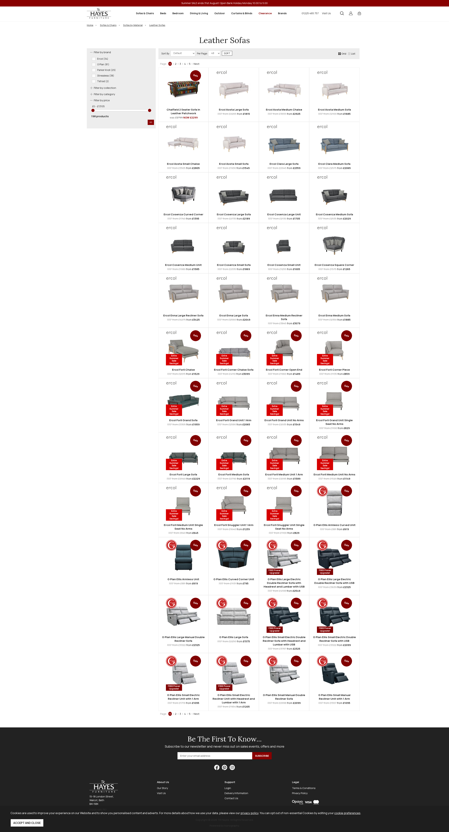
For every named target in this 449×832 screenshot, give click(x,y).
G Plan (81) (103, 64)
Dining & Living (199, 13)
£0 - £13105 (98, 106)
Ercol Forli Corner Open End (284, 370)
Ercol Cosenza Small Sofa (234, 265)
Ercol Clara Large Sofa (284, 164)
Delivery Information (236, 793)
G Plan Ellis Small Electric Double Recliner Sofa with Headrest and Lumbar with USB (284, 640)
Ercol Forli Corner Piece (334, 370)
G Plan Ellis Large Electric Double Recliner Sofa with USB (334, 581)
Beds (163, 13)
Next (196, 64)
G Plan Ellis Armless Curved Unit (334, 525)
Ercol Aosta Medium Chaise (284, 109)
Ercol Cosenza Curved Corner (183, 214)
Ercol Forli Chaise (183, 370)
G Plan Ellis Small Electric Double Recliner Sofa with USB (334, 639)
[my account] (351, 13)
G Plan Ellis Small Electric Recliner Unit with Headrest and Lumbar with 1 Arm (234, 698)
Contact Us (231, 798)
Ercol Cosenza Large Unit (284, 214)
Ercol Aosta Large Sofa (234, 109)
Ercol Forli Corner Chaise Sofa (233, 370)
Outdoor (219, 13)
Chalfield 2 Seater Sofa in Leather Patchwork (183, 111)
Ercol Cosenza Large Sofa (234, 214)
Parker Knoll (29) (106, 70)
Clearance (265, 13)
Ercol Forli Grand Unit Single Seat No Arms (334, 422)
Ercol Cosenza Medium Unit (183, 265)
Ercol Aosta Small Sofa (234, 164)
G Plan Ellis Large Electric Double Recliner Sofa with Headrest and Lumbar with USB (284, 582)
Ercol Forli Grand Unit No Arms (284, 420)
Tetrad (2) (103, 81)
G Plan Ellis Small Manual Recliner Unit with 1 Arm (334, 697)
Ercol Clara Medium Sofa (334, 164)
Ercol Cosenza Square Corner (334, 265)
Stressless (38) (105, 75)
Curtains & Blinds (241, 13)
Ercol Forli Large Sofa (183, 474)
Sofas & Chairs (145, 13)
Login (227, 788)
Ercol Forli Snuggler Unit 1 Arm (233, 525)
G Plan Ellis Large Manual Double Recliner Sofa (183, 639)
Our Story (162, 788)
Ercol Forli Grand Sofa (183, 420)
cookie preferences (347, 813)
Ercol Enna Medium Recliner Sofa (284, 317)
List (353, 53)
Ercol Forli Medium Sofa (233, 474)
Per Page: (202, 53)
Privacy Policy (300, 793)
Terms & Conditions (304, 788)
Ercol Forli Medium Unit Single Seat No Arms (183, 527)
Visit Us (326, 13)
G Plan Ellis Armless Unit (183, 579)
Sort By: (165, 53)
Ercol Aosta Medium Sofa (334, 109)
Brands (282, 13)
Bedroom (178, 13)
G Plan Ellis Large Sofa (233, 637)
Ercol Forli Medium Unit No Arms (334, 474)
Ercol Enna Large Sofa (233, 315)
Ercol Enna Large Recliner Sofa (183, 315)
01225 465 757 (310, 13)
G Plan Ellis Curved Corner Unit (233, 579)
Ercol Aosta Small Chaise (183, 164)
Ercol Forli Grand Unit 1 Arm (233, 420)
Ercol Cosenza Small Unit (284, 265)
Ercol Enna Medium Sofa (334, 315)
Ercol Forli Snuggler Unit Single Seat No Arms (284, 527)
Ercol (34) (102, 58)
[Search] (342, 13)
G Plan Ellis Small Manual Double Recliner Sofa (284, 697)
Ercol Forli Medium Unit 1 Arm (284, 474)
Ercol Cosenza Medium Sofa (334, 214)
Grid (343, 53)
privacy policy (249, 813)
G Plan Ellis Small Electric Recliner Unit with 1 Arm (183, 697)
